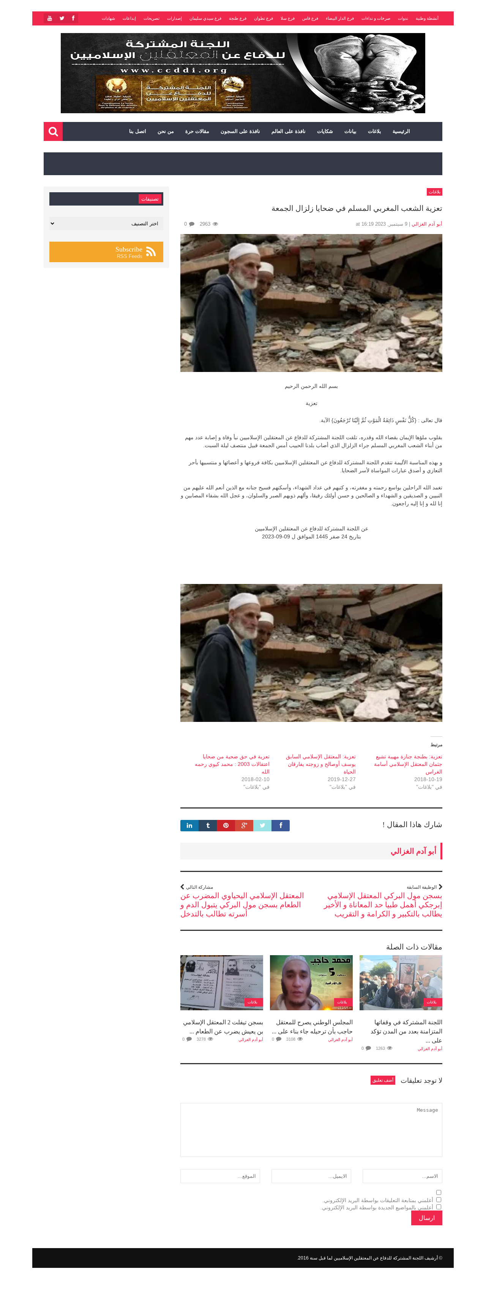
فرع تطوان (263, 18)
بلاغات (374, 131)
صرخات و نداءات (375, 18)
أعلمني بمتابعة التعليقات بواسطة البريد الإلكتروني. (377, 1200)
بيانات (350, 131)
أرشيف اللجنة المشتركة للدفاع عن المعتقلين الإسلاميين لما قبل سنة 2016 (368, 1258)
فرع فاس (310, 18)
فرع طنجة (237, 18)
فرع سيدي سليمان (205, 18)
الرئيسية (401, 131)
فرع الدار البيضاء (340, 18)
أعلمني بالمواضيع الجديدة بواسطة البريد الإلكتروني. (376, 1207)
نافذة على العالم (288, 131)
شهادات (108, 18)
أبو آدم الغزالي (427, 224)
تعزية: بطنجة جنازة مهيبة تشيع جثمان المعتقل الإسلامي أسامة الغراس (408, 764)
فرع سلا (288, 18)
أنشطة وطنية (427, 18)
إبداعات (129, 18)
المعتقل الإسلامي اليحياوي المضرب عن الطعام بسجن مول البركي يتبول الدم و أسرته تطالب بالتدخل (242, 904)
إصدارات (174, 18)
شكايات (325, 131)
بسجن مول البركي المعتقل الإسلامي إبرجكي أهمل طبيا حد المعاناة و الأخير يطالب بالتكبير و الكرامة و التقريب (383, 904)
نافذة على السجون (240, 131)
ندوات (403, 18)
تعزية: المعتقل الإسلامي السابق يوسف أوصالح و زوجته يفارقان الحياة (321, 764)
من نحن (166, 131)
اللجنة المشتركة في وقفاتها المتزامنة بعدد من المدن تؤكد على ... (406, 1031)
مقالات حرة (197, 131)
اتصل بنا (137, 131)
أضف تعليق (382, 1080)
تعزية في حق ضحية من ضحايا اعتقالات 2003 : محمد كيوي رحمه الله (232, 764)
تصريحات (151, 18)
